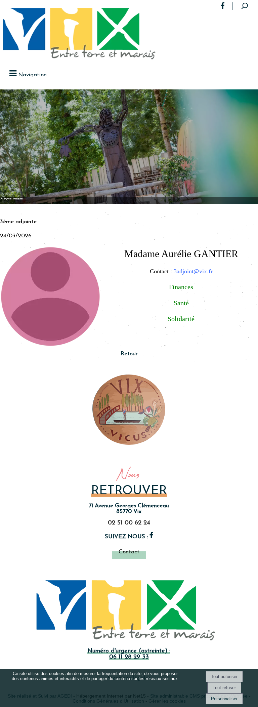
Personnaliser (224, 698)
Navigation (32, 75)
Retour (129, 354)
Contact (129, 552)
